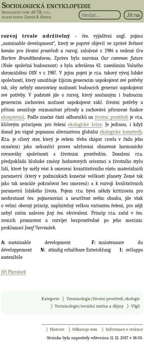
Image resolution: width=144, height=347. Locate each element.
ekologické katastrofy (121, 132)
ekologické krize (85, 124)
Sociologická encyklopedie (46, 5)
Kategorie (50, 298)
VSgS (135, 306)
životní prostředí (111, 117)
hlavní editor (12, 17)
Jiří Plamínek (13, 272)
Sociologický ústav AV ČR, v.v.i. (26, 12)
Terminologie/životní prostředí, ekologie (103, 298)
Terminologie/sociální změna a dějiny (89, 306)
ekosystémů (12, 117)
